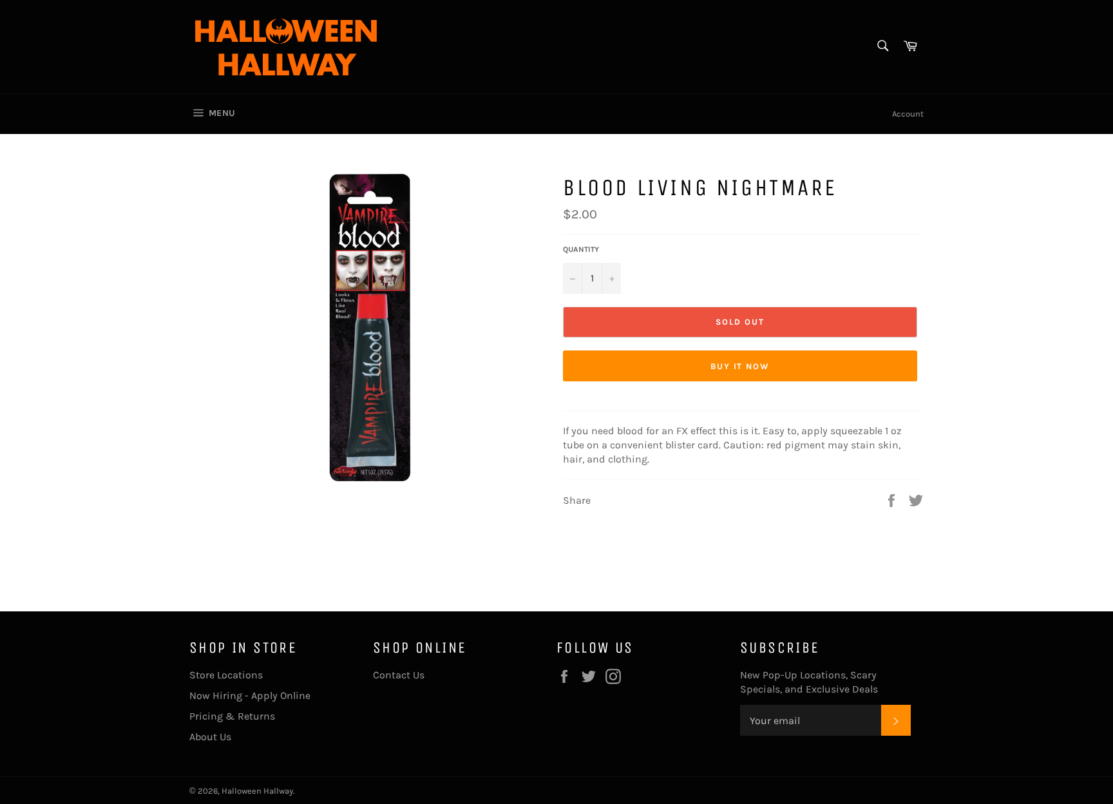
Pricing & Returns (232, 716)
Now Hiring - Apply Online (249, 695)
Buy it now (740, 366)
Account (908, 114)
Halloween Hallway (257, 791)
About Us (210, 737)
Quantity (581, 249)
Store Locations (226, 675)
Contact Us (398, 675)
